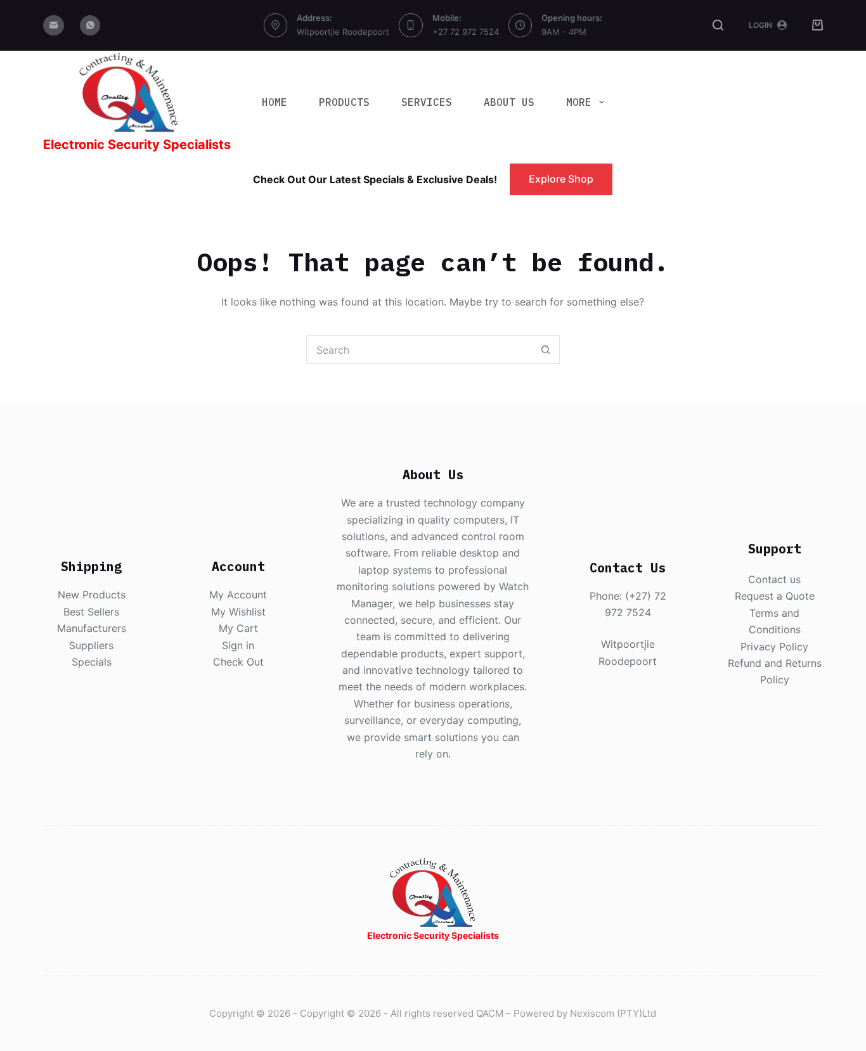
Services (426, 102)
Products (344, 102)
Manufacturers (91, 628)
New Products (92, 594)
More (578, 102)
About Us (509, 102)
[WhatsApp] (90, 25)
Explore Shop (561, 178)
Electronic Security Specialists (137, 144)
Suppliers (91, 645)
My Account (238, 594)
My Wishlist (238, 611)
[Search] (718, 25)
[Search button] (545, 349)
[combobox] (419, 349)
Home (274, 102)
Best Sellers (91, 611)
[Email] (53, 25)
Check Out (238, 661)
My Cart (238, 628)
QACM (489, 1013)
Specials (92, 661)
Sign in (238, 645)
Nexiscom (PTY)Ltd (613, 1013)
